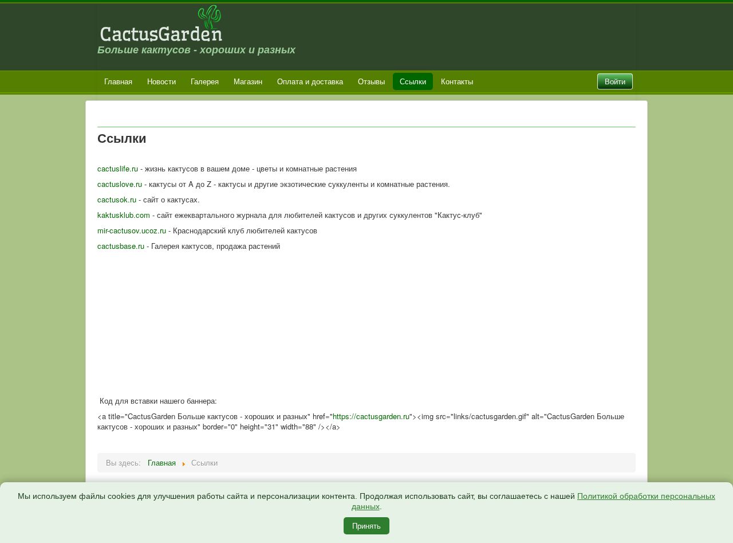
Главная (118, 81)
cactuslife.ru (117, 168)
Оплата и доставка (310, 81)
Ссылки (413, 81)
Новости (161, 81)
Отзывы (371, 81)
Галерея (205, 81)
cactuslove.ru (119, 183)
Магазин (248, 81)
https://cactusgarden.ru (371, 416)
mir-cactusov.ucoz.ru (131, 230)
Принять (366, 525)
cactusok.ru (116, 199)
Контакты (457, 81)
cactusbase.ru (120, 245)
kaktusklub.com (123, 214)
